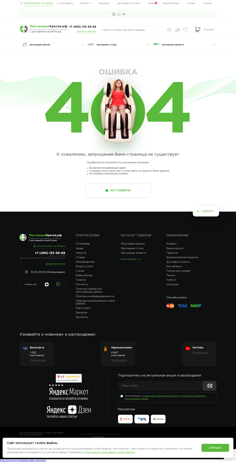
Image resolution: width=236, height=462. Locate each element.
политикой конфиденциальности (160, 396)
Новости (81, 253)
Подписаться (38, 360)
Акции (151, 3)
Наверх (207, 211)
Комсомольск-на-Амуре (38, 3)
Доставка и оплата (129, 3)
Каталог (84, 3)
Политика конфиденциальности (95, 296)
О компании (64, 3)
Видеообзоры (171, 3)
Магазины (104, 3)
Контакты (82, 284)
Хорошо (215, 448)
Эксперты (82, 317)
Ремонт (171, 275)
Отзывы (207, 3)
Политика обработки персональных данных (89, 290)
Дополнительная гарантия (182, 257)
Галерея (81, 280)
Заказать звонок (86, 32)
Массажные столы (132, 248)
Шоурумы (172, 284)
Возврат (171, 244)
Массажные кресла (133, 244)
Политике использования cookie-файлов (110, 452)
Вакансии (81, 313)
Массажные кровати (133, 253)
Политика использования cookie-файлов (96, 302)
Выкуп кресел (175, 248)
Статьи (191, 3)
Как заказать (174, 266)
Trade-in (171, 280)
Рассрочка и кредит (178, 271)
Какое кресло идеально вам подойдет (23, 461)
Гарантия (172, 253)
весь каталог (129, 259)
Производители (85, 262)
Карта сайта (83, 308)
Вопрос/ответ (84, 266)
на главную (121, 190)
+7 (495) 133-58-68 (82, 27)
